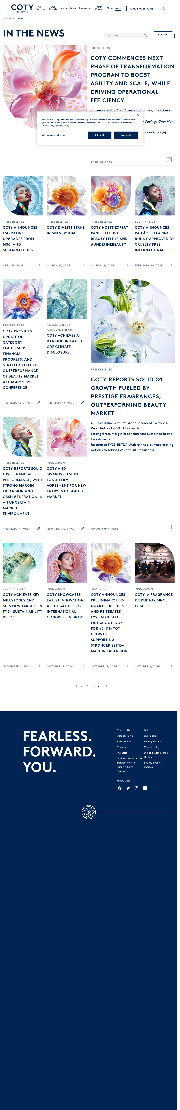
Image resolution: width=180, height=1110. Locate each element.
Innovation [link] (85, 8)
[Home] (22, 8)
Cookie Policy (152, 747)
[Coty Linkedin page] (145, 788)
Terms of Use (124, 741)
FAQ (146, 730)
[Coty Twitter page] (128, 788)
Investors (122, 752)
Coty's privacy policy (59, 125)
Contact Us (123, 730)
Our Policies (151, 735)
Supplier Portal (125, 735)
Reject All (99, 135)
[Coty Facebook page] (120, 788)
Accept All (126, 135)
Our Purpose (40, 8)
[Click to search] (164, 8)
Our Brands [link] (53, 8)
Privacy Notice (152, 741)
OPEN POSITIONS (141, 8)
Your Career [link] (99, 8)
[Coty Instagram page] (136, 788)
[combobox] (164, 34)
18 (106, 685)
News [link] (110, 8)
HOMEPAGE (8, 18)
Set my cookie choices (53, 135)
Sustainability (68, 8)
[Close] (138, 115)
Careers (121, 747)
